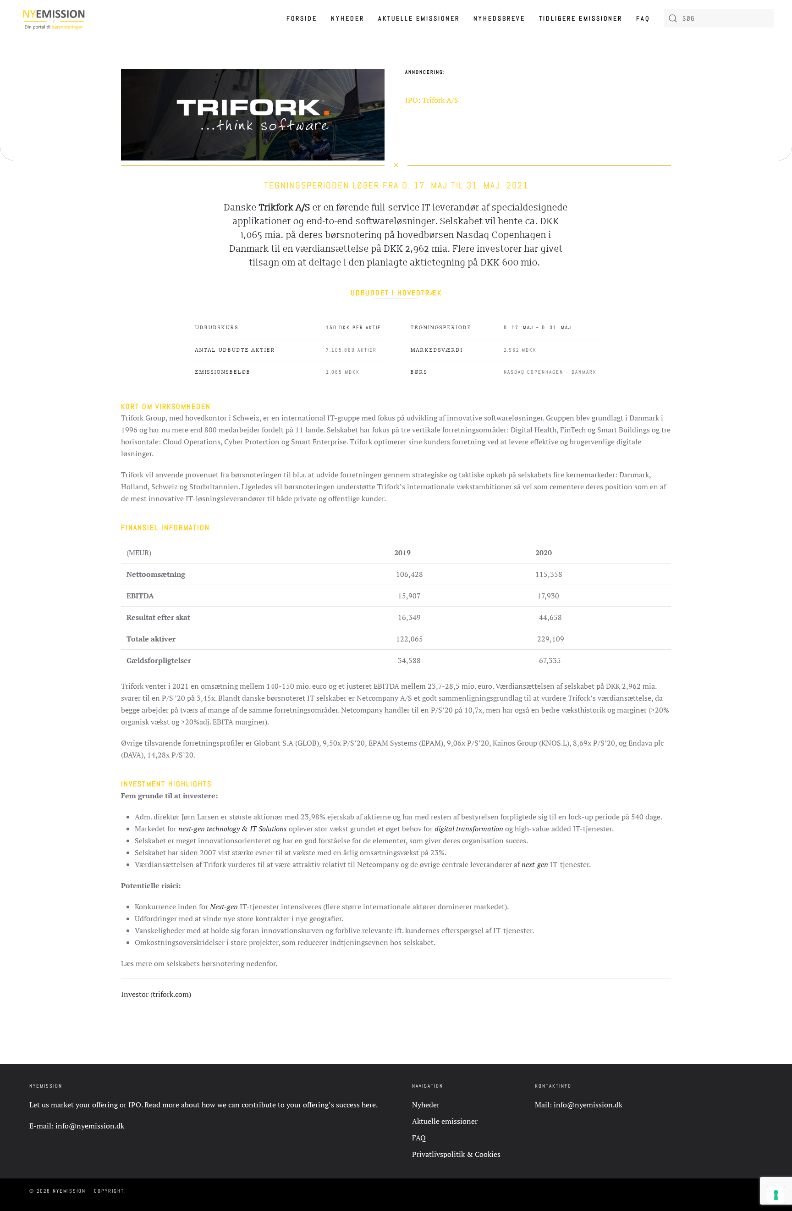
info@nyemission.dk (89, 1126)
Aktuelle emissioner (419, 18)
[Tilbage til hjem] (53, 18)
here (369, 1105)
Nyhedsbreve (499, 18)
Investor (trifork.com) (156, 994)
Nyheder (347, 18)
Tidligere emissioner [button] (580, 18)
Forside (301, 18)
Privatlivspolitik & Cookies (456, 1154)
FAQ (643, 18)
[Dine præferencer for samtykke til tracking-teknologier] (776, 1195)
